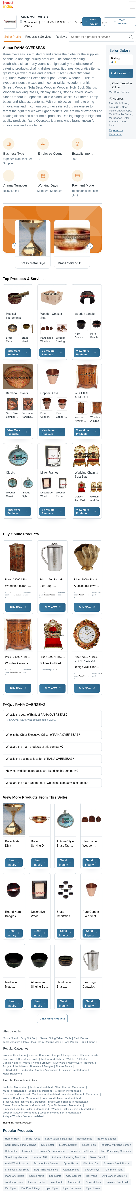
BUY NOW (16, 607)
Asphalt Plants (71, 1169)
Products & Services (38, 36)
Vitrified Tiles (93, 1182)
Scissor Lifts (89, 1144)
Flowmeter (28, 1151)
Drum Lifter (47, 1144)
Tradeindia (8, 1122)
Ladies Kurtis (36, 1175)
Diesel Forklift (98, 1157)
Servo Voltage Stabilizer (58, 1138)
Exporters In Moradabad (116, 132)
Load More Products (52, 1018)
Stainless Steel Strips (17, 1169)
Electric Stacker (68, 1144)
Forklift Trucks (32, 1138)
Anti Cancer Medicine (114, 1175)
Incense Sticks (36, 1182)
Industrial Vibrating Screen (116, 1144)
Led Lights (55, 1175)
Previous (14, 246)
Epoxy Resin (71, 1163)
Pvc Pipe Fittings (30, 1188)
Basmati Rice (84, 1138)
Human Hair (12, 1138)
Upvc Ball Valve (72, 1188)
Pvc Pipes (10, 1188)
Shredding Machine (16, 1157)
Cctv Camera (73, 1175)
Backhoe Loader (106, 1138)
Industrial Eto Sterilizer (83, 1151)
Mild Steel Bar (91, 1163)
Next (90, 246)
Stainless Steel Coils (117, 1182)
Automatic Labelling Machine (68, 1157)
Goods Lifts (74, 1182)
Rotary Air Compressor (52, 1151)
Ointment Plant (114, 1169)
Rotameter (11, 1151)
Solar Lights (56, 1182)
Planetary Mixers (14, 1175)
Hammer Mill (39, 1157)
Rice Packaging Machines (116, 1151)
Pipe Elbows (93, 1188)
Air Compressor (14, 1182)
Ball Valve (91, 1175)
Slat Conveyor (92, 1169)
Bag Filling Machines (46, 1169)
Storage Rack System (46, 1163)
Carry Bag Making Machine (20, 1144)
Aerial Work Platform (17, 1163)
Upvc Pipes (51, 1188)
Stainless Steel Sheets (116, 1163)
